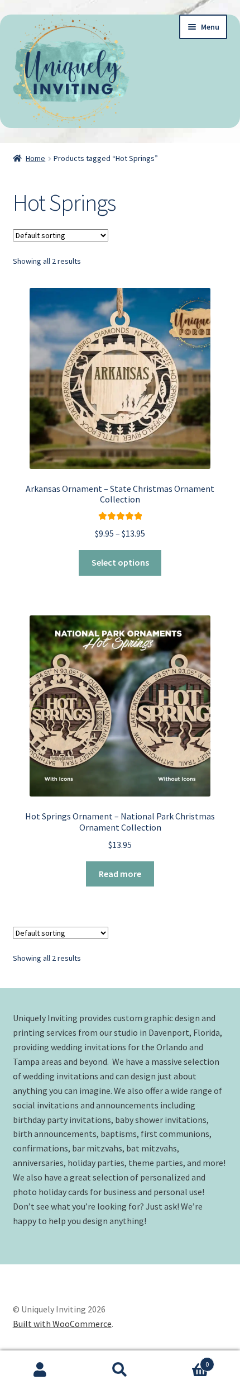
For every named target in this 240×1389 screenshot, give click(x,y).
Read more (120, 873)
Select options (120, 562)
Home (35, 158)
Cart (184, 1360)
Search (120, 1370)
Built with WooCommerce (62, 1323)
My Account (40, 1370)
